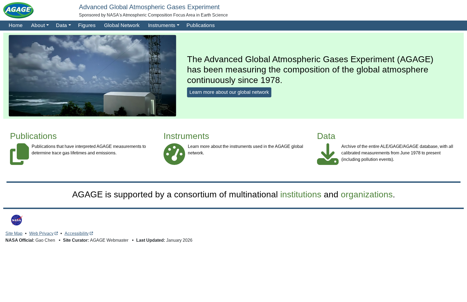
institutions (300, 194)
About (38, 25)
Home (16, 25)
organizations (367, 194)
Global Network (122, 25)
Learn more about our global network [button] (229, 92)
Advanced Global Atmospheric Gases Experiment (149, 7)
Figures (87, 25)
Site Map (13, 233)
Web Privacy (41, 233)
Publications (200, 25)
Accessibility (77, 233)
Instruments (161, 25)
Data (61, 25)
